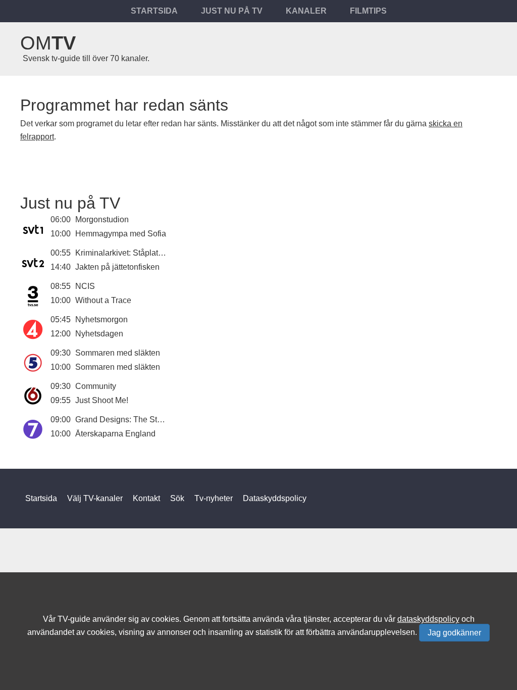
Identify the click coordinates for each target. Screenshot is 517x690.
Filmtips (368, 11)
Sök (177, 498)
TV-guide (74, 619)
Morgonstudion (102, 219)
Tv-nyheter (213, 498)
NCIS (85, 286)
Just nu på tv (232, 11)
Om (48, 43)
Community (95, 386)
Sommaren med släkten (117, 353)
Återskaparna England (115, 433)
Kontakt (146, 498)
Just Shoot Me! (101, 400)
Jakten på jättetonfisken (117, 267)
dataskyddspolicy (428, 619)
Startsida (154, 11)
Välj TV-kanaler (95, 498)
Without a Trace (103, 300)
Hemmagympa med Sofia (120, 233)
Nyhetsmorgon (101, 319)
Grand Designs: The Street (123, 419)
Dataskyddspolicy (274, 498)
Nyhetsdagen (99, 333)
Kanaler (306, 11)
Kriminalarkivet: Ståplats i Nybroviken (142, 253)
